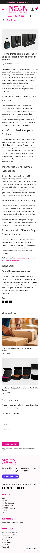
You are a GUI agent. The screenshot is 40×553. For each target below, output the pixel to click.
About (4, 498)
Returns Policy (7, 537)
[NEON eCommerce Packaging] (18, 9)
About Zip (5, 545)
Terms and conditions (9, 535)
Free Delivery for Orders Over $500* (20, 2)
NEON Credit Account (9, 533)
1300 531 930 (18, 16)
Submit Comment (10, 444)
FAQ (3, 513)
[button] (36, 9)
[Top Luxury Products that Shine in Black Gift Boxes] (20, 371)
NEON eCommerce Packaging (25, 484)
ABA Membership (8, 505)
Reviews (4, 510)
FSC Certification (8, 503)
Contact (4, 501)
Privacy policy (7, 540)
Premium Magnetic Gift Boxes (12, 523)
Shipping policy (7, 542)
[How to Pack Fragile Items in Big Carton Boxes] (20, 332)
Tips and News (7, 547)
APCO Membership (8, 508)
